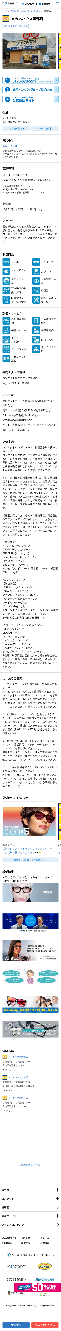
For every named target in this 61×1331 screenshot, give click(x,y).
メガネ (5, 1190)
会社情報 (25, 1242)
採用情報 (44, 1242)
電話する (16, 1325)
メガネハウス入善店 (18, 1077)
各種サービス (9, 1216)
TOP (5, 11)
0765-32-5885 (10, 146)
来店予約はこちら (45, 1325)
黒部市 (36, 11)
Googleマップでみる (30, 1165)
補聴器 (5, 1207)
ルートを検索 (45, 128)
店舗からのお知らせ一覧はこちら (30, 859)
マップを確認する (16, 128)
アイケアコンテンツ (13, 1224)
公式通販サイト (31, 3)
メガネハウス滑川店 (18, 1097)
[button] (29, 51)
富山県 (26, 11)
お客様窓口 (7, 1242)
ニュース (44, 1237)
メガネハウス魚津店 (18, 1056)
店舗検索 (46, 3)
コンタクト (8, 1198)
